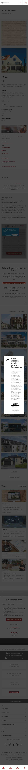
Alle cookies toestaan (15, 404)
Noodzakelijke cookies (15, 411)
